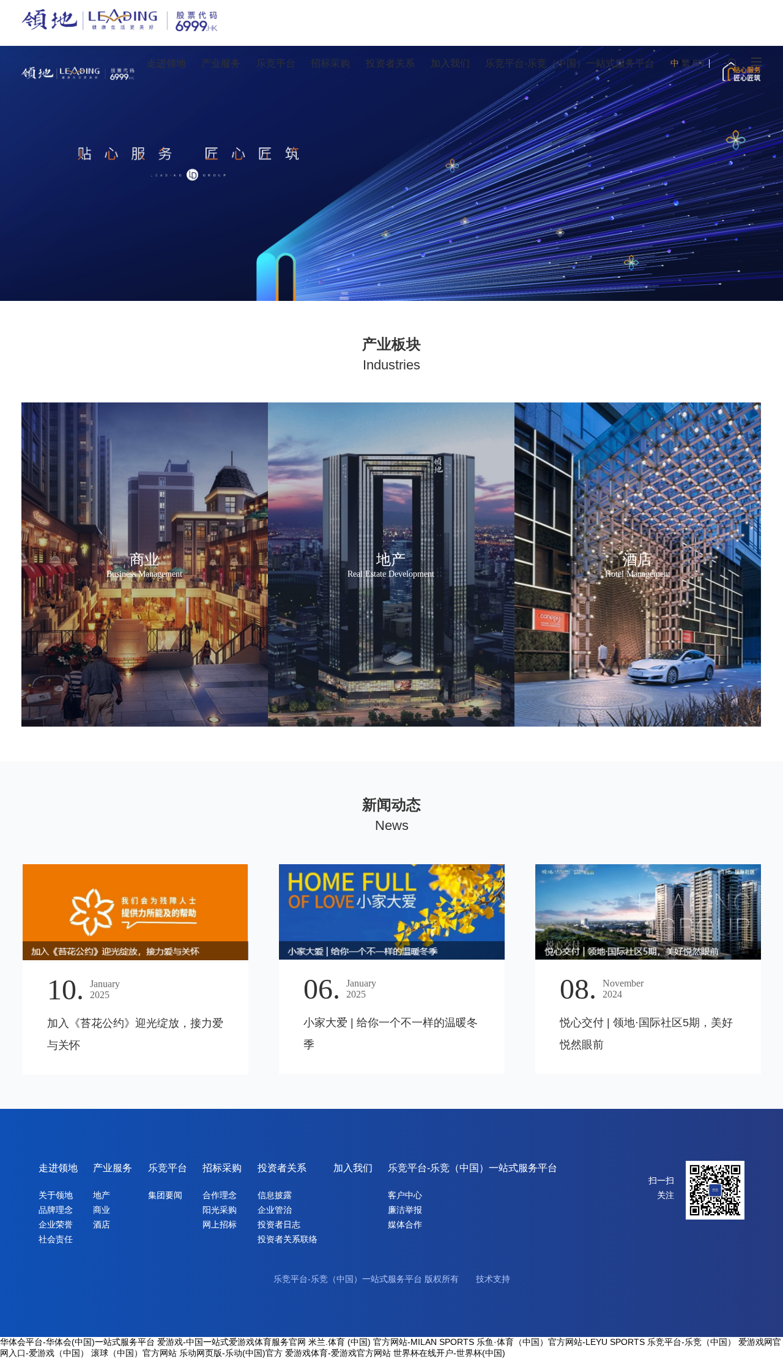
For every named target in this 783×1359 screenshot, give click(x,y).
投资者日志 (279, 1224)
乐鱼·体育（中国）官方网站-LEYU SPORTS (561, 1342)
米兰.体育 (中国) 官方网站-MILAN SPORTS (391, 1342)
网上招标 (219, 1224)
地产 (101, 1195)
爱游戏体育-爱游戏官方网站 (338, 1353)
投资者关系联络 (287, 1239)
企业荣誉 (56, 1224)
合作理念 (219, 1195)
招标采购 (222, 1168)
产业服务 (112, 1168)
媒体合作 (405, 1224)
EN (698, 63)
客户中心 (405, 1195)
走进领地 (58, 1168)
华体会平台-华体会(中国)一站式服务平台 (77, 1342)
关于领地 (56, 1195)
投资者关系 (282, 1168)
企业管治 (275, 1210)
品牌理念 (56, 1210)
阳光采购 (219, 1210)
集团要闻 (165, 1195)
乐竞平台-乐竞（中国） (691, 1342)
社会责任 (56, 1239)
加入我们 (353, 1168)
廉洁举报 (405, 1210)
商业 (101, 1210)
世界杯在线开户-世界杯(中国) (449, 1353)
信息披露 (275, 1195)
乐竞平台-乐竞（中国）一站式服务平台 (472, 1168)
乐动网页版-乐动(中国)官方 (231, 1353)
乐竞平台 (167, 1168)
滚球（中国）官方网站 (134, 1353)
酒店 (101, 1224)
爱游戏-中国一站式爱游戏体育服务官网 (231, 1342)
